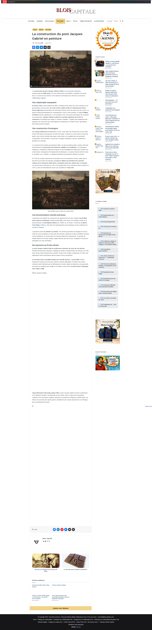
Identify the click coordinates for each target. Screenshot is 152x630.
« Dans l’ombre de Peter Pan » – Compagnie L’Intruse (106, 257)
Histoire (41, 29)
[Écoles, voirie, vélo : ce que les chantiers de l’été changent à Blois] (99, 138)
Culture (60, 21)
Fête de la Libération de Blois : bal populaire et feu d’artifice (107, 265)
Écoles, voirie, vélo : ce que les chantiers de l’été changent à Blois (112, 138)
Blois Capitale (38, 43)
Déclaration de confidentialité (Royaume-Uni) (106, 619)
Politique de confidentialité (45, 619)
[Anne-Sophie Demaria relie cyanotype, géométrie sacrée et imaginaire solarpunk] (60, 589)
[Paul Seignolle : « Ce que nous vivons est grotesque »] (99, 102)
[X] (47, 541)
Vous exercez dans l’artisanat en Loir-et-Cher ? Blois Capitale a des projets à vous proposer (112, 155)
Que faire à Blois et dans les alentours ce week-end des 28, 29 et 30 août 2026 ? (30, 1)
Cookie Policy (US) (81, 622)
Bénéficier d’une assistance (76, 624)
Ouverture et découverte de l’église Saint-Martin (107, 234)
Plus (75, 21)
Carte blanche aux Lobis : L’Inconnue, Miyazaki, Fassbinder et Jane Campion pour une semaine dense (112, 118)
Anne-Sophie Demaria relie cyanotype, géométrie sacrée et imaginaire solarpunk (60, 597)
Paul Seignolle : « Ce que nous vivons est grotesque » (111, 102)
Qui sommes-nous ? (93, 622)
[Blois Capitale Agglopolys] (76, 11)
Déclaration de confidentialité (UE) (63, 619)
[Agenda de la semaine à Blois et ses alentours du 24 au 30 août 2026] (99, 146)
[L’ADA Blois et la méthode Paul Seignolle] (99, 110)
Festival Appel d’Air (109, 221)
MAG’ (68, 21)
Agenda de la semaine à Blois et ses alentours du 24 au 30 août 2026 (112, 146)
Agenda (40, 21)
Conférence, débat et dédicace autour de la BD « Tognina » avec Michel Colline (107, 243)
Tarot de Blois (86, 21)
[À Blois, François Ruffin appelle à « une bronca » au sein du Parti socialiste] (41, 589)
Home (34, 619)
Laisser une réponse (60, 608)
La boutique (99, 21)
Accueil (31, 21)
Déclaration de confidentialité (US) (83, 619)
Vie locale (49, 21)
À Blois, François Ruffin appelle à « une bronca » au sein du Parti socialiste (40, 597)
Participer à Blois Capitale (107, 622)
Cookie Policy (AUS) (69, 622)
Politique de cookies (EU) (55, 622)
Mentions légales (42, 622)
